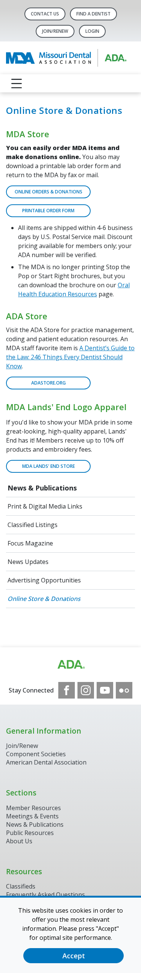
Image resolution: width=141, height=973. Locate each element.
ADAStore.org (48, 383)
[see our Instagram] (85, 690)
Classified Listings (33, 525)
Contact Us (45, 14)
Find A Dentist (93, 14)
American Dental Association (46, 762)
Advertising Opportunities (45, 580)
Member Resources (33, 808)
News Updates (28, 562)
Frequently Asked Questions (45, 894)
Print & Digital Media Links (45, 506)
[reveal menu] (16, 83)
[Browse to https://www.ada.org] (70, 664)
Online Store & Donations (44, 599)
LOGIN (92, 31)
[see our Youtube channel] (105, 690)
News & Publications (42, 487)
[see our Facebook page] (66, 690)
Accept (73, 955)
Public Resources (30, 833)
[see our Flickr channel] (124, 690)
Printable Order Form (48, 210)
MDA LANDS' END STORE (48, 466)
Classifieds (20, 886)
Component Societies (36, 754)
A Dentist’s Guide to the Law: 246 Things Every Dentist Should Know (70, 357)
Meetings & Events (32, 816)
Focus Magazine (30, 543)
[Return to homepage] (70, 58)
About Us (19, 841)
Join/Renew (55, 31)
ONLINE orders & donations (48, 191)
